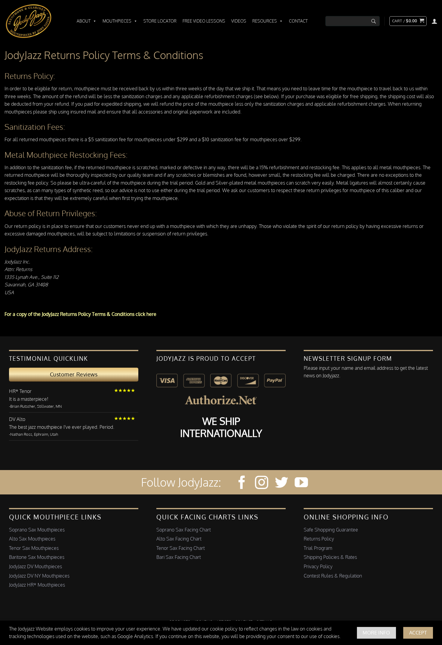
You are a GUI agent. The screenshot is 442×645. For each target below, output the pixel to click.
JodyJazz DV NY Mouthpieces (39, 576)
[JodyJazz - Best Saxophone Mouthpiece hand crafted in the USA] (35, 21)
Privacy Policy (318, 566)
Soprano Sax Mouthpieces (37, 530)
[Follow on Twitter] (281, 483)
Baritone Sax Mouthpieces (36, 557)
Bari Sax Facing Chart (178, 557)
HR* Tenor (20, 391)
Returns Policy (319, 539)
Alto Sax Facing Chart (178, 539)
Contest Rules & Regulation (333, 576)
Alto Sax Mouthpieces (32, 539)
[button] (408, 21)
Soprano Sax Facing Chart (183, 530)
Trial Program (318, 548)
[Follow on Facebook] (241, 483)
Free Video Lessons (204, 20)
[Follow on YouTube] (301, 483)
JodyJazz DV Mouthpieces (35, 566)
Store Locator (159, 20)
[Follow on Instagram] (261, 483)
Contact (298, 20)
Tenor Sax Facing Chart (180, 548)
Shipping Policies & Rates (330, 557)
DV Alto (17, 419)
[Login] (434, 21)
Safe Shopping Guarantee (331, 530)
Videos (238, 20)
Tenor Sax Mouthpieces (34, 548)
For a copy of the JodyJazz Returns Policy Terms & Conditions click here (80, 314)
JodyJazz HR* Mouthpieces (37, 585)
